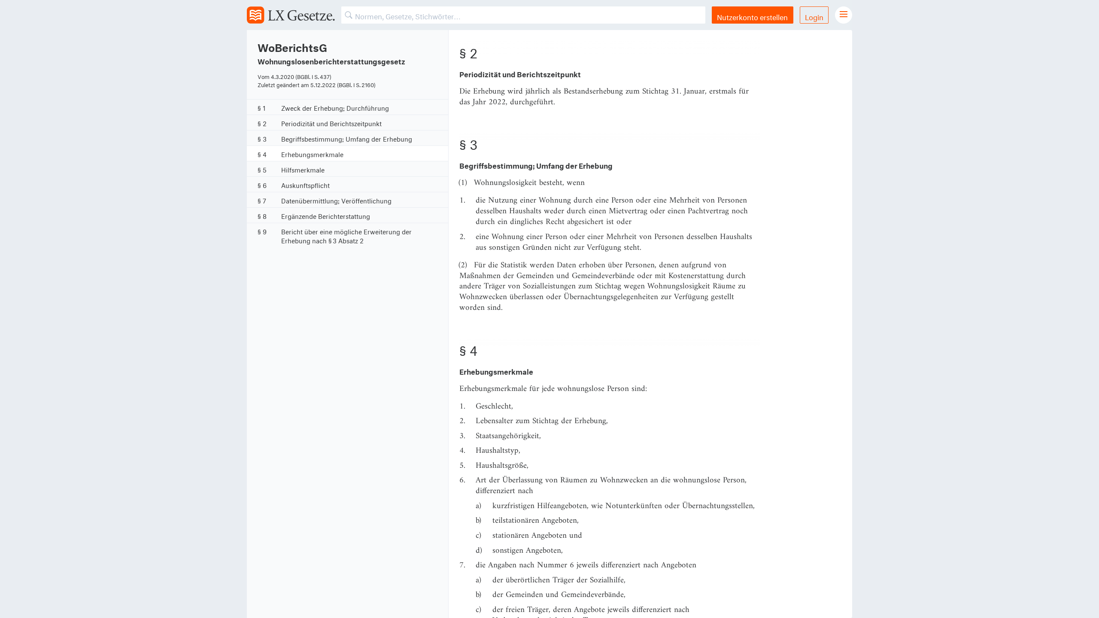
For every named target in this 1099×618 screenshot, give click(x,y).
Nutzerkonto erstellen (752, 16)
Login (814, 16)
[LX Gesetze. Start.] (291, 15)
